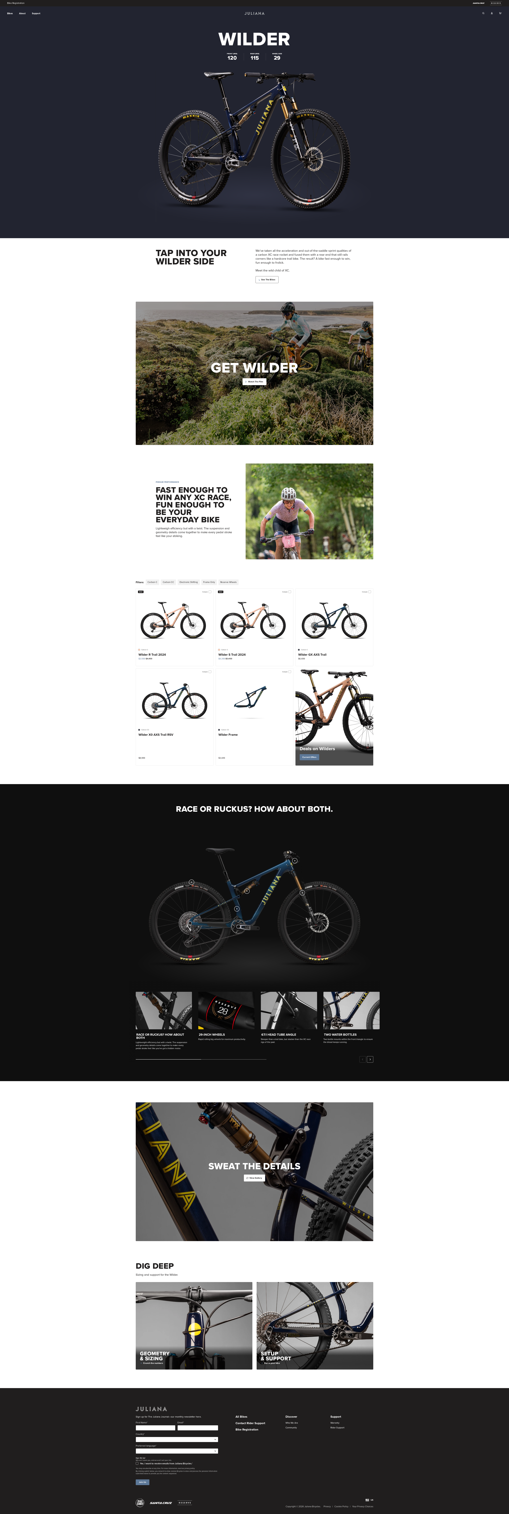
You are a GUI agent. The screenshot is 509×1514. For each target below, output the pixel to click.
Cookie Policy (341, 1506)
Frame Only (209, 582)
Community (291, 1427)
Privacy (327, 1506)
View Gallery (255, 1177)
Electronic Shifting (189, 582)
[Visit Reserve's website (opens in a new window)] (184, 1502)
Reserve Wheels (228, 582)
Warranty (334, 1423)
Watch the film (255, 381)
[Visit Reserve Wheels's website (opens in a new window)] (496, 3)
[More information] (294, 860)
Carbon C (152, 582)
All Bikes (241, 1416)
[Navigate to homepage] (254, 13)
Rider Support (337, 1427)
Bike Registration (15, 3)
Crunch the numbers (153, 1363)
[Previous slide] (362, 1059)
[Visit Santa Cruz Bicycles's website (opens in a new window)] (479, 3)
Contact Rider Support (250, 1423)
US (372, 1499)
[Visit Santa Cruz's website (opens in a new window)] (161, 1503)
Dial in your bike (272, 1363)
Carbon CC (168, 582)
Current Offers (309, 757)
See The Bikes (268, 279)
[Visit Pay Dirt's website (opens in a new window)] (140, 1502)
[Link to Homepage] (151, 1409)
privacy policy (189, 1468)
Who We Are (292, 1423)
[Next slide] (370, 1059)
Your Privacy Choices (362, 1506)
